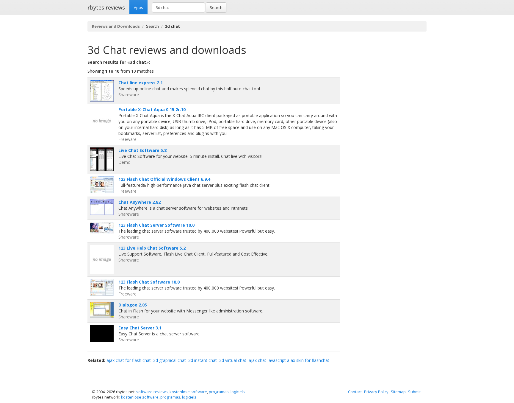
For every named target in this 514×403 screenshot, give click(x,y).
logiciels (238, 391)
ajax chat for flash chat (128, 360)
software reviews (152, 391)
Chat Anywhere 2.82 (139, 202)
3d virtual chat (232, 360)
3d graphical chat (169, 360)
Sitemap (398, 391)
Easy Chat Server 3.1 (140, 328)
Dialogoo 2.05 (132, 305)
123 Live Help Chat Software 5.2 (152, 248)
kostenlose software (188, 391)
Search (216, 7)
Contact (355, 391)
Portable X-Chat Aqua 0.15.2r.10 (152, 109)
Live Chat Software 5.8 (142, 150)
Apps (138, 7)
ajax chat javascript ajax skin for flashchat (289, 360)
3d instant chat (202, 360)
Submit (414, 391)
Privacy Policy (376, 391)
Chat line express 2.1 (140, 82)
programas (219, 391)
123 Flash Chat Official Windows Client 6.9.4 (164, 179)
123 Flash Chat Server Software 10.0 (156, 225)
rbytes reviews (106, 7)
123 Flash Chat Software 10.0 (149, 282)
